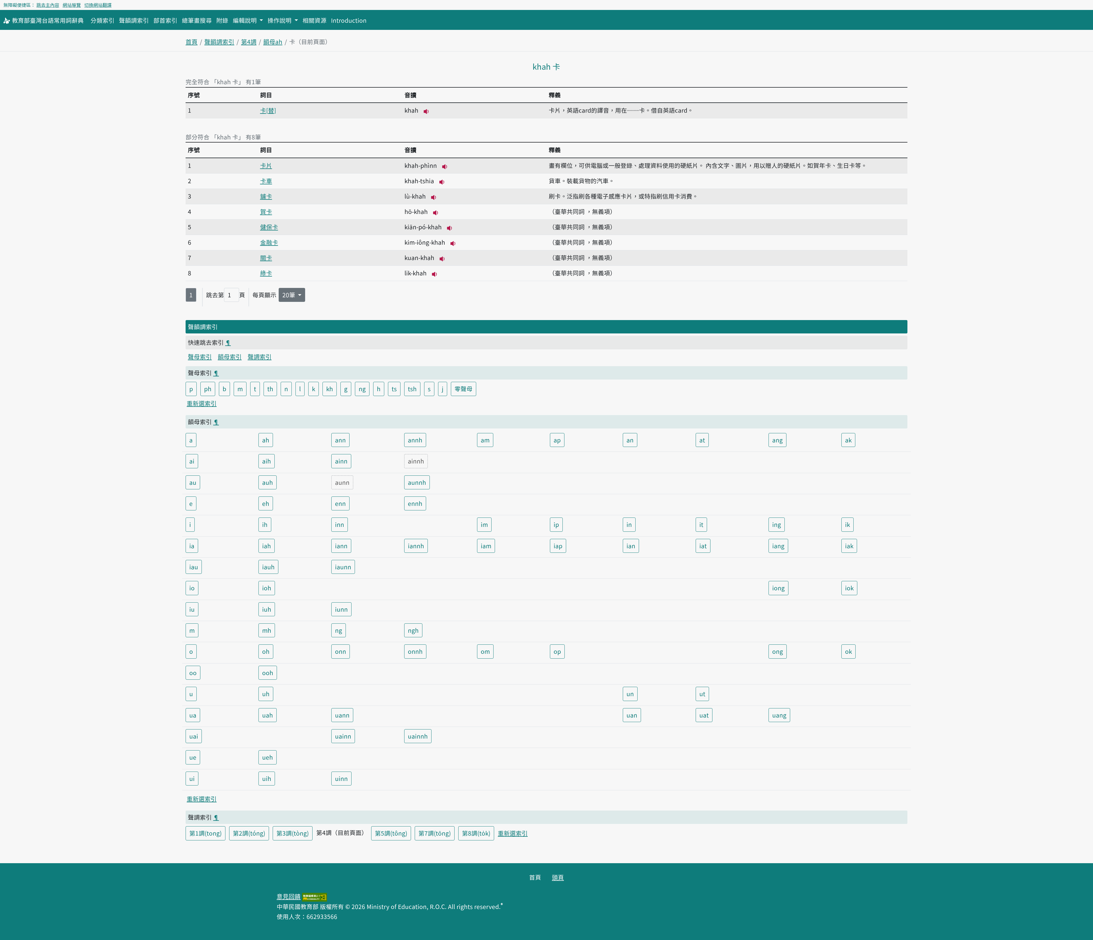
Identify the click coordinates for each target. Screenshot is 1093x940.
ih (265, 524)
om (485, 651)
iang (778, 545)
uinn (341, 778)
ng (362, 388)
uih (266, 778)
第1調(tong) (205, 833)
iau (193, 566)
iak (849, 545)
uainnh (418, 736)
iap (558, 545)
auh (267, 482)
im (484, 524)
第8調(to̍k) (476, 833)
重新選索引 (202, 403)
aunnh (417, 482)
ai (191, 461)
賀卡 (266, 211)
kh (329, 388)
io (192, 588)
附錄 (222, 20)
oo (193, 672)
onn (340, 651)
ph (207, 388)
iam (486, 545)
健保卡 (269, 226)
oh (266, 651)
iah (266, 545)
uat (704, 715)
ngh (413, 630)
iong (778, 588)
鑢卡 (266, 196)
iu (192, 609)
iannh (416, 545)
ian (630, 545)
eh (265, 503)
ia (191, 545)
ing (776, 524)
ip (556, 524)
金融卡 (269, 242)
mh (266, 630)
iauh (268, 566)
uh (266, 693)
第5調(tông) (391, 833)
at (702, 440)
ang (777, 440)
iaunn (343, 566)
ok (848, 651)
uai (193, 736)
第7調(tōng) (434, 833)
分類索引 (102, 20)
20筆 (289, 294)
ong (777, 651)
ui (192, 778)
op (557, 651)
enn (340, 503)
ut (702, 693)
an (630, 440)
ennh (415, 503)
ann (340, 440)
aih (266, 461)
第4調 (248, 41)
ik (847, 524)
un (630, 693)
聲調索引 (260, 356)
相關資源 (314, 20)
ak (848, 440)
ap (557, 440)
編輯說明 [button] (245, 20)
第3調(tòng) (292, 833)
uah (267, 715)
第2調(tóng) (249, 833)
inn (339, 524)
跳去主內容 (47, 4)
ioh (266, 588)
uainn (343, 736)
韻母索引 (230, 356)
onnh (415, 651)
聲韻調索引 (134, 20)
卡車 (266, 180)
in (629, 524)
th (270, 388)
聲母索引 (200, 356)
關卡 (266, 257)
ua (192, 715)
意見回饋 (289, 896)
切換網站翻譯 (98, 4)
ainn (341, 461)
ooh (267, 672)
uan (631, 715)
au (192, 482)
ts (394, 388)
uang (779, 715)
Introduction (349, 20)
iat (703, 545)
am (485, 440)
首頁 (192, 41)
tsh (412, 388)
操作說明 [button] (280, 20)
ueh (267, 757)
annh (415, 440)
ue (192, 757)
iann (341, 545)
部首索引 (165, 20)
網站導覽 (72, 4)
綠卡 (266, 273)
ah (265, 440)
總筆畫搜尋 (197, 20)
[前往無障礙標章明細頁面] (314, 896)
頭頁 (558, 877)
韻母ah (272, 41)
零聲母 (463, 388)
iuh (266, 609)
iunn (341, 609)
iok (849, 588)
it (701, 524)
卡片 (266, 165)
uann (342, 715)
